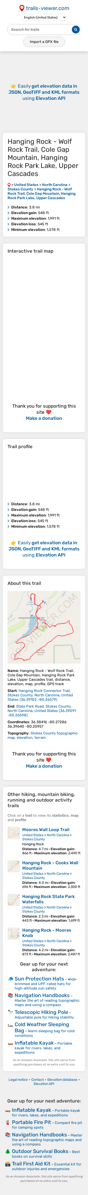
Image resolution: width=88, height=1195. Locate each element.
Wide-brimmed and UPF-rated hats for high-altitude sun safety (46, 983)
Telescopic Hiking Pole (41, 1012)
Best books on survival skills (46, 1154)
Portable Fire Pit (31, 1122)
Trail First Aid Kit (31, 1164)
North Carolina (58, 835)
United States (33, 835)
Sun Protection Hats (39, 979)
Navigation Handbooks (42, 995)
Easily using (44, 92)
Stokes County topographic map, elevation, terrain (43, 735)
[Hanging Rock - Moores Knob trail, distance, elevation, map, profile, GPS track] (14, 941)
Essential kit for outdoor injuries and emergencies (46, 1166)
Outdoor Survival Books (40, 1151)
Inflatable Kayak (34, 1043)
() (40, 695)
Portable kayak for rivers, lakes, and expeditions (43, 1048)
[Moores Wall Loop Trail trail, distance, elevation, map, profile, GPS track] (14, 841)
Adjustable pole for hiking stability (44, 1017)
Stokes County (33, 839)
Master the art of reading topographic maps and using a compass (47, 1002)
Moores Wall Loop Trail (45, 829)
